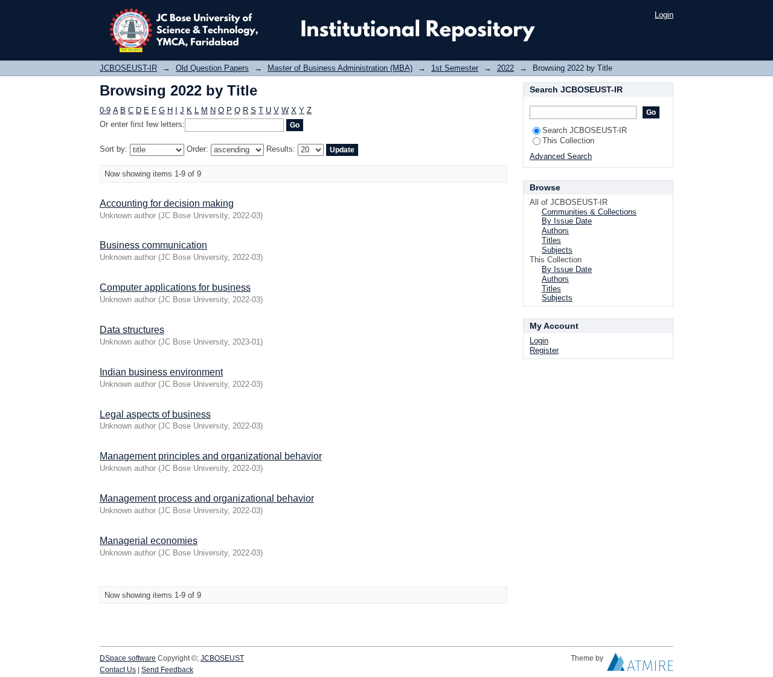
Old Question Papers (212, 68)
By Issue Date (567, 220)
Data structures (132, 330)
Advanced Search (561, 156)
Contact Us (118, 670)
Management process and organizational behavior (207, 498)
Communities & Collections (589, 211)
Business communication (153, 245)
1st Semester (454, 68)
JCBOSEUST (222, 658)
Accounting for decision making (167, 203)
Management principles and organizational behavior (211, 456)
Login (664, 14)
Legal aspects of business (155, 414)
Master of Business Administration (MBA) (340, 68)
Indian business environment (161, 372)
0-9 (105, 110)
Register (544, 350)
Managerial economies (148, 541)
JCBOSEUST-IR (128, 68)
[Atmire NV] (640, 665)
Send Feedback (167, 670)
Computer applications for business (175, 287)
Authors (555, 230)
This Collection (568, 140)
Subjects (557, 249)
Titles (551, 240)
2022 (505, 68)
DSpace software (128, 658)
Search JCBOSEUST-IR (584, 130)
